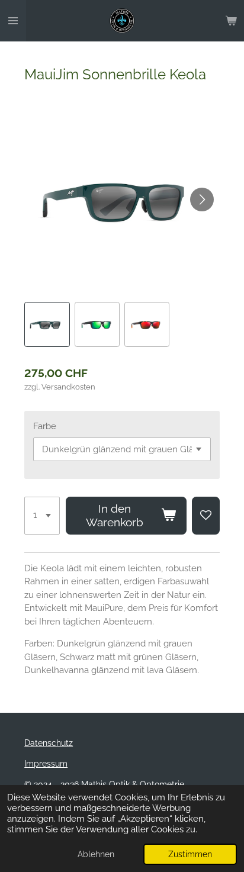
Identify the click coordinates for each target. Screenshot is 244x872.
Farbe (44, 426)
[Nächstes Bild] (202, 199)
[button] (46, 324)
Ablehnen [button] (96, 854)
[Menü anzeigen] (13, 20)
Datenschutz (48, 743)
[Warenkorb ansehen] (231, 20)
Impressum (46, 763)
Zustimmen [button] (190, 854)
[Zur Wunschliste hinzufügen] (206, 516)
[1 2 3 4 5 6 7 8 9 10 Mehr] (42, 516)
